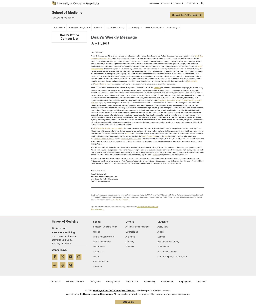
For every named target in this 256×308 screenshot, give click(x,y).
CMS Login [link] (128, 302)
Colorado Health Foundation (104, 139)
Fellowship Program (78, 27)
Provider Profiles (101, 261)
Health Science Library (168, 242)
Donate (96, 256)
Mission (96, 232)
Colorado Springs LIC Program (172, 256)
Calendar (97, 266)
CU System (95, 282)
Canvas (161, 237)
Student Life (163, 246)
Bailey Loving (192, 81)
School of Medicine (67, 13)
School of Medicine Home (105, 227)
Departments (99, 246)
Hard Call (128, 133)
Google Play (151, 136)
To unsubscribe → (97, 209)
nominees (156, 155)
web (166, 136)
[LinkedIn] (55, 269)
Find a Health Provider (103, 237)
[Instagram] (79, 260)
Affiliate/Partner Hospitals (137, 227)
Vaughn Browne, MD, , (104, 84)
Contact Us (98, 251)
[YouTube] (71, 260)
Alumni (97, 27)
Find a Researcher (102, 242)
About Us (58, 27)
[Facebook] (55, 260)
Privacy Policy (113, 282)
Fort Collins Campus (167, 251)
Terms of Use (131, 282)
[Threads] (63, 269)
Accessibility (149, 282)
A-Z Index (130, 237)
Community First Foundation (131, 139)
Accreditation (167, 282)
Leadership (134, 27)
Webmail (129, 246)
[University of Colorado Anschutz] (75, 3)
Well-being (172, 27)
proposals (157, 88)
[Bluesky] (71, 269)
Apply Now (162, 227)
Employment (185, 282)
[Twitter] (63, 260)
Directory (129, 242)
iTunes (143, 136)
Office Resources (153, 27)
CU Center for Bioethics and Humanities (108, 128)
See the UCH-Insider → (121, 200)
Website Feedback (75, 282)
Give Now (201, 282)
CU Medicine (131, 232)
